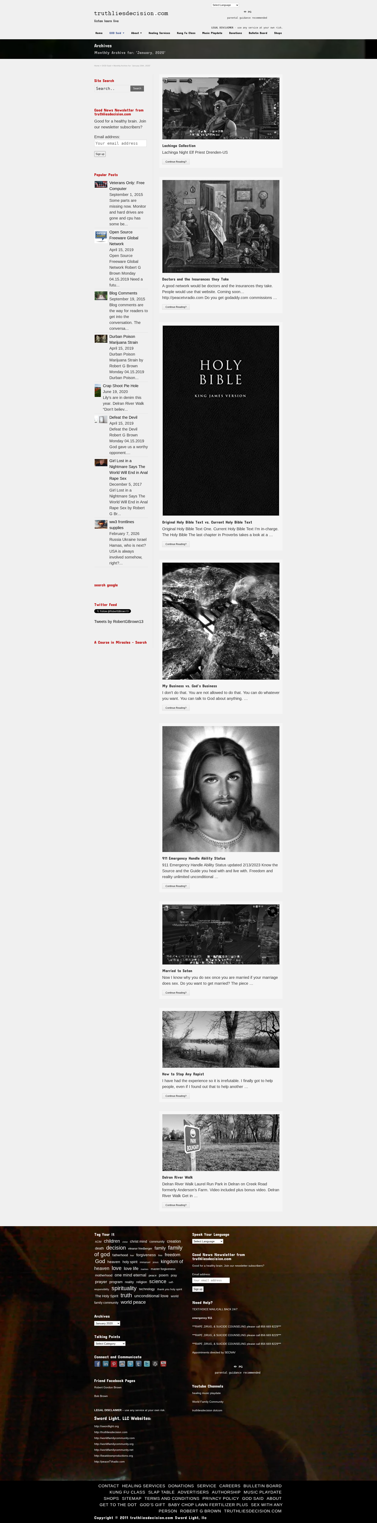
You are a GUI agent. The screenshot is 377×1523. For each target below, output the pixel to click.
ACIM (98, 1241)
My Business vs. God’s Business (189, 685)
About (135, 33)
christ (125, 1242)
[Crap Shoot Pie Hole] (97, 390)
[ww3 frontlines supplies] (101, 524)
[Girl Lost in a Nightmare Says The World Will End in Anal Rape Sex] (101, 463)
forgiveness (146, 1255)
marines (144, 1269)
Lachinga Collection (179, 145)
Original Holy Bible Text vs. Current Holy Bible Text (207, 522)
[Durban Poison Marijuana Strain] (101, 338)
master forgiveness (163, 1269)
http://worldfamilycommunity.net (113, 1449)
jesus (155, 1262)
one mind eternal (130, 1275)
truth (126, 1295)
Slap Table (161, 1492)
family (160, 1248)
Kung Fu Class (186, 33)
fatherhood (120, 1255)
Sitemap (132, 1498)
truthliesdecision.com (253, 1511)
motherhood (103, 1275)
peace (152, 1275)
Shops (278, 33)
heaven (113, 1262)
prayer (101, 1281)
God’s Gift (152, 1504)
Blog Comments (123, 293)
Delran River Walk (177, 1177)
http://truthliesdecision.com (110, 1432)
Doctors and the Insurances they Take (195, 279)
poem (163, 1275)
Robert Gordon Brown (108, 1387)
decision (116, 1248)
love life (131, 1268)
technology (147, 1289)
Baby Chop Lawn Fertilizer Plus (208, 1504)
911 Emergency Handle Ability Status (193, 858)
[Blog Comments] (101, 296)
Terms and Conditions (172, 1498)
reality (129, 1282)
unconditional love (151, 1296)
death (99, 1248)
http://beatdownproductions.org (113, 1455)
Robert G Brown (200, 1511)
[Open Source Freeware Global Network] (101, 236)
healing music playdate (206, 1393)
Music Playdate (212, 33)
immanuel (145, 1262)
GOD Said (115, 33)
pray (174, 1275)
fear (132, 1255)
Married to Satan (177, 970)
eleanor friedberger (140, 1248)
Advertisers (193, 1492)
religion (141, 1282)
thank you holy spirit (169, 1289)
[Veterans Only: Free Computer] (101, 184)
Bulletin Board (258, 33)
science (157, 1281)
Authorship (226, 1492)
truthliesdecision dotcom (207, 1410)
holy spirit (130, 1262)
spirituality (124, 1288)
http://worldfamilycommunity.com (114, 1438)
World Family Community (207, 1401)
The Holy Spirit (106, 1296)
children (112, 1241)
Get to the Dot (118, 1504)
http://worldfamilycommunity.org (114, 1443)
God (100, 1261)
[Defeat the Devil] (101, 419)
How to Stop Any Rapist (183, 1073)
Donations (235, 33)
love (117, 1268)
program (116, 1282)
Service (206, 1486)
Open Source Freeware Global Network (123, 238)
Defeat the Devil (123, 417)
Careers (230, 1486)
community (157, 1241)
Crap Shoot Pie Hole (120, 386)
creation (174, 1241)
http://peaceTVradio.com (109, 1461)
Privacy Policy (220, 1498)
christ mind (138, 1241)
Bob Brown (101, 1396)
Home (98, 33)
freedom (172, 1254)
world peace (133, 1302)
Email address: (107, 137)
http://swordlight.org (106, 1426)
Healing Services (159, 33)
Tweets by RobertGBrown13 (118, 621)
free (160, 1255)
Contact (108, 1486)
